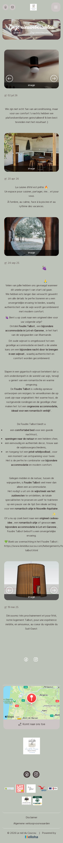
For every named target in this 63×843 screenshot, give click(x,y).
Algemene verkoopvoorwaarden (31, 823)
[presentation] (9, 78)
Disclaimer (31, 817)
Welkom (17, 33)
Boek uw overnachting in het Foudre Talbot (32, 542)
